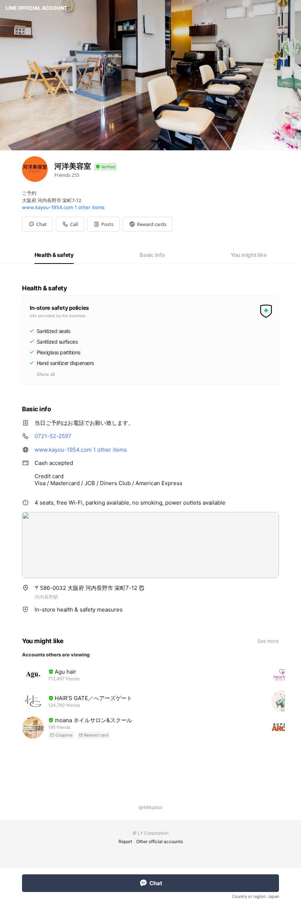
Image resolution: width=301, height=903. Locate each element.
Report (125, 841)
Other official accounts (159, 841)
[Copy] (141, 588)
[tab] (54, 255)
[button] (103, 224)
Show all (46, 374)
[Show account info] (105, 167)
